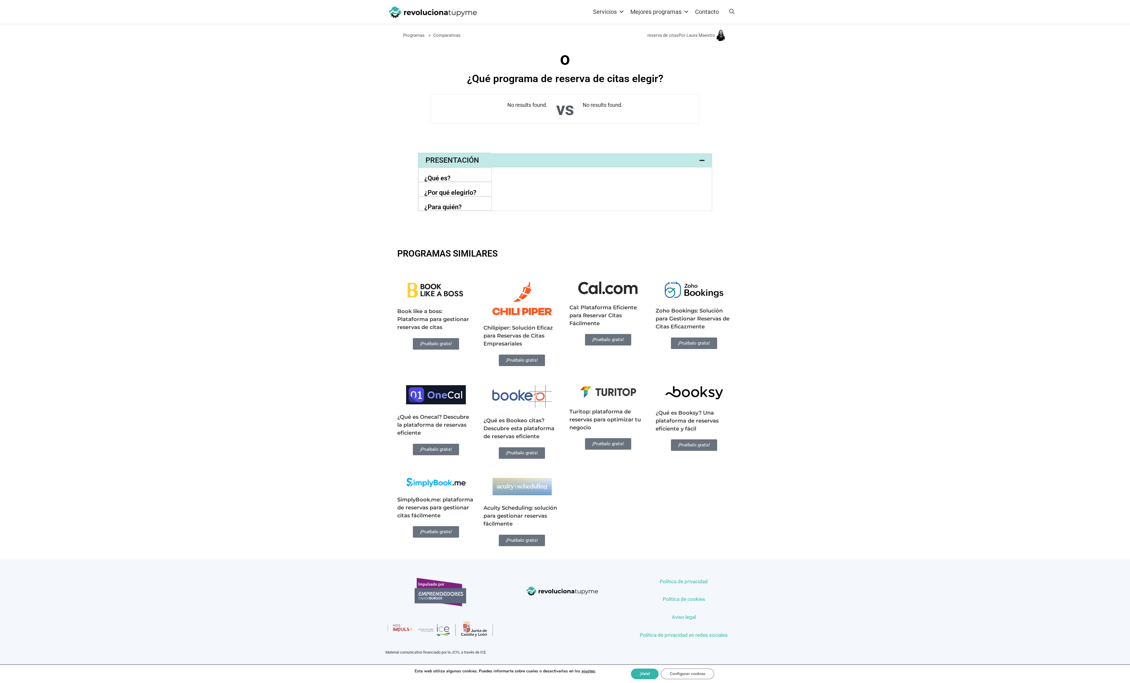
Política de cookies (684, 599)
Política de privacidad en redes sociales (684, 635)
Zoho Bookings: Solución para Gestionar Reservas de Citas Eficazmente (692, 319)
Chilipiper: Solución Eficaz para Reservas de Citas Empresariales (518, 336)
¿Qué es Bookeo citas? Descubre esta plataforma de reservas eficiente (518, 428)
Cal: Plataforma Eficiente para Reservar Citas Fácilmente (603, 315)
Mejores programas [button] (656, 11)
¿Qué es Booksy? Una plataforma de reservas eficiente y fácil (687, 421)
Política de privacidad (684, 581)
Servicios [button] (605, 11)
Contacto (707, 11)
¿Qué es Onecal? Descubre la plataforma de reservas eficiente (433, 425)
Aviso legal (684, 617)
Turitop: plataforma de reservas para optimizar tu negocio (605, 419)
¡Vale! (645, 674)
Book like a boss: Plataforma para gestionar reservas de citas (433, 319)
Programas (414, 35)
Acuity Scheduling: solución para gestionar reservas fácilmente (520, 516)
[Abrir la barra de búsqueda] (732, 12)
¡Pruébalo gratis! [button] (436, 343)
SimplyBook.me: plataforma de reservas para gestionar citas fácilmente (435, 507)
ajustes (588, 671)
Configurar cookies (687, 674)
